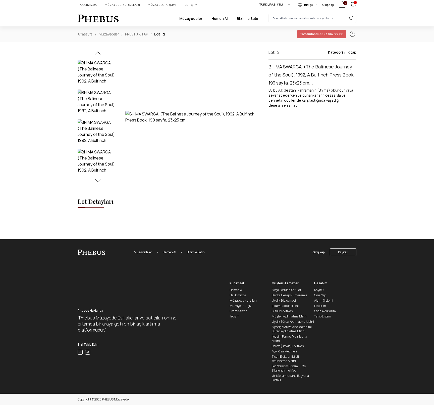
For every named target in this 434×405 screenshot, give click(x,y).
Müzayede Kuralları (122, 5)
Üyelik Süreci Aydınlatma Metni (293, 321)
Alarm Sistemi (323, 300)
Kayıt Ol (343, 252)
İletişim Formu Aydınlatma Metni (289, 338)
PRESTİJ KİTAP (136, 34)
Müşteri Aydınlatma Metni (289, 316)
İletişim (190, 5)
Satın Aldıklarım (325, 311)
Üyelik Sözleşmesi (284, 300)
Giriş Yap (328, 5)
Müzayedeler (190, 18)
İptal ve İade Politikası (286, 306)
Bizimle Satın (248, 18)
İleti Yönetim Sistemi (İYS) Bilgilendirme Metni (289, 368)
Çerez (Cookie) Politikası (288, 346)
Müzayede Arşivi (162, 5)
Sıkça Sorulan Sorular (286, 290)
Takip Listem (322, 316)
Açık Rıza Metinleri (284, 351)
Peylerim (320, 306)
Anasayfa (85, 34)
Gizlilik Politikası (282, 311)
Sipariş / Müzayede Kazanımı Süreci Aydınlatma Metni (292, 329)
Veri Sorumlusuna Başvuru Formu (290, 378)
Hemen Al (219, 18)
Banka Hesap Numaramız (289, 295)
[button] (98, 54)
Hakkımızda (87, 5)
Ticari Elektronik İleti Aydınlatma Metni (285, 358)
